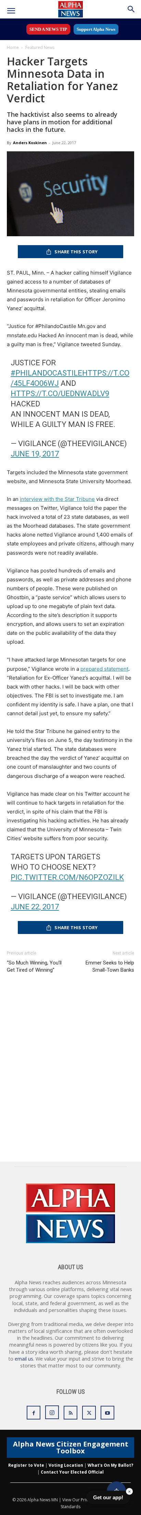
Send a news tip (48, 29)
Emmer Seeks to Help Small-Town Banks (110, 966)
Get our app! (108, 1497)
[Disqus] (70, 1074)
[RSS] (70, 1412)
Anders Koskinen (30, 142)
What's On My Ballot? (110, 1465)
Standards (70, 1507)
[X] (89, 1412)
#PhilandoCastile (46, 373)
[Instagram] (52, 1412)
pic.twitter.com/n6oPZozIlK (67, 877)
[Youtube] (107, 1412)
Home (13, 47)
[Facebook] (33, 1412)
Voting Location (66, 1465)
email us (24, 1358)
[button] (11, 11)
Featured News (39, 47)
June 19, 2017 (35, 454)
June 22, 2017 (35, 906)
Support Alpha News (96, 29)
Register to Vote (26, 1465)
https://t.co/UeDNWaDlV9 (60, 393)
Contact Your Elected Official (72, 1472)
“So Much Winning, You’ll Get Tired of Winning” (34, 966)
